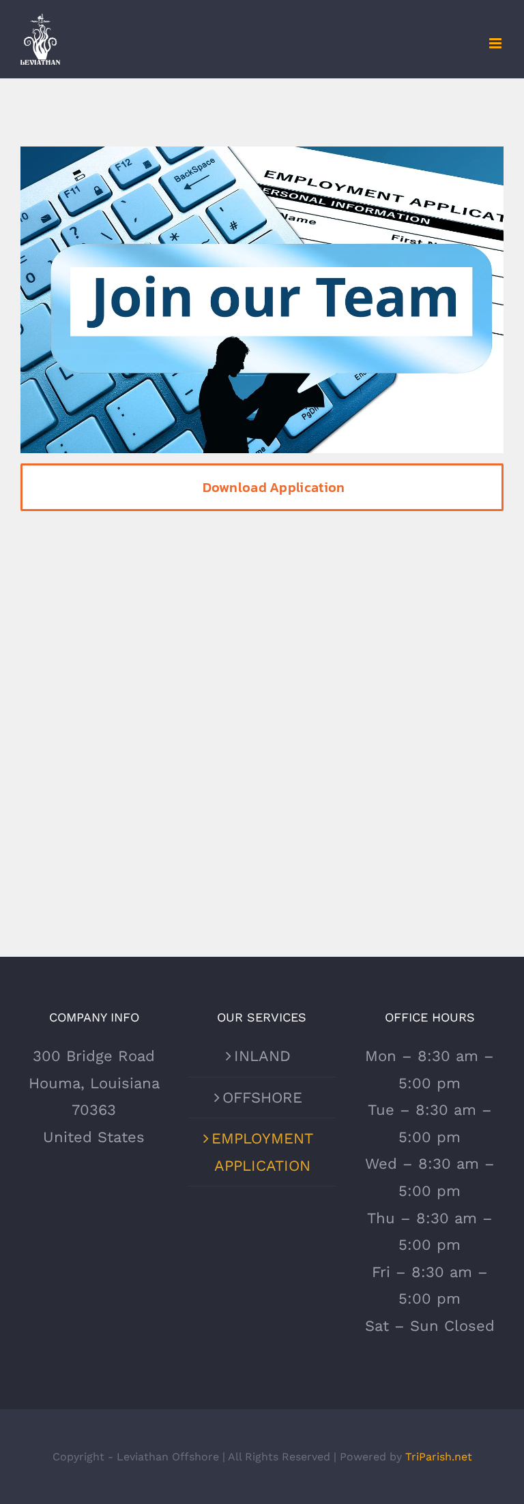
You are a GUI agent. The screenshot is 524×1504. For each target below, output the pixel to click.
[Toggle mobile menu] (496, 43)
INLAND (262, 1055)
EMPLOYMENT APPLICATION (262, 1152)
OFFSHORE (262, 1097)
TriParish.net (438, 1456)
